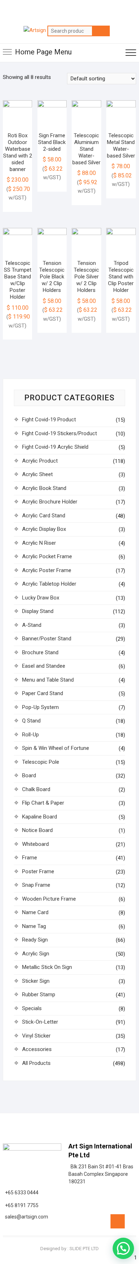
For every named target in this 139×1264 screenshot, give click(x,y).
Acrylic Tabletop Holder (49, 584)
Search (101, 31)
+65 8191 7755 (20, 1205)
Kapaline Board (39, 817)
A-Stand (31, 625)
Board (29, 775)
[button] (123, 1248)
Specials (32, 1008)
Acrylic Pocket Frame (47, 556)
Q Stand (31, 721)
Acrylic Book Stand (44, 488)
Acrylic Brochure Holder (49, 501)
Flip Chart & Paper (43, 803)
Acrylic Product (40, 461)
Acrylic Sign (35, 953)
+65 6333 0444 (20, 1192)
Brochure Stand (40, 652)
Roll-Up (30, 734)
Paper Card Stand (42, 693)
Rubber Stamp (38, 994)
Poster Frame (38, 871)
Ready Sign (35, 940)
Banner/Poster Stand (46, 638)
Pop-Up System (40, 707)
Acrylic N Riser (39, 543)
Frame (29, 857)
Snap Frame (36, 885)
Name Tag (34, 926)
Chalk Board (36, 789)
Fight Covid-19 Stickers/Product (59, 433)
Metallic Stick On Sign (47, 967)
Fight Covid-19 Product (49, 419)
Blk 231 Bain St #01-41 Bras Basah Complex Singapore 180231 (100, 1174)
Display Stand (37, 611)
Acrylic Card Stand (43, 515)
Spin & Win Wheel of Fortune (55, 748)
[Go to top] (117, 1221)
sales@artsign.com (25, 1217)
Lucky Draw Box (40, 597)
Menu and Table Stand (48, 680)
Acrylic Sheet (37, 474)
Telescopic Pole (40, 762)
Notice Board (37, 830)
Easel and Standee (43, 666)
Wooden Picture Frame (49, 899)
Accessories (37, 1049)
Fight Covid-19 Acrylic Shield (55, 447)
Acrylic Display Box (44, 529)
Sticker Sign (36, 981)
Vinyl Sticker (36, 1036)
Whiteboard (35, 844)
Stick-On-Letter (40, 1022)
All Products (36, 1063)
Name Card (35, 912)
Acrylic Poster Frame (46, 570)
